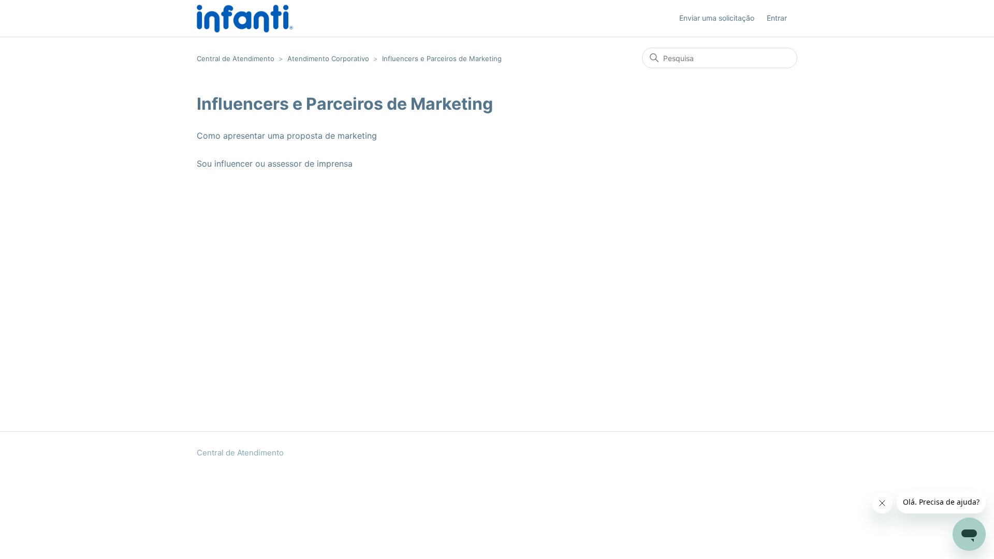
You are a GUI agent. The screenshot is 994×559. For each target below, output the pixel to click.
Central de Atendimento (235, 58)
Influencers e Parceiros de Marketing (442, 58)
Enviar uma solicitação (716, 17)
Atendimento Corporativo (328, 58)
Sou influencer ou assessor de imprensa (275, 163)
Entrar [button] (777, 17)
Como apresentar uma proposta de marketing (287, 135)
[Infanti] (245, 18)
